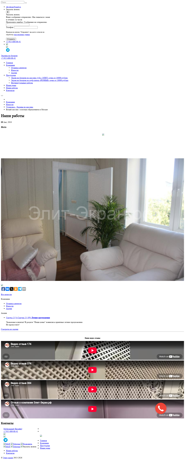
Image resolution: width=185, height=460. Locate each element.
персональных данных (22, 35)
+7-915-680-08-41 (13, 41)
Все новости (6, 294)
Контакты (10, 90)
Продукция (11, 75)
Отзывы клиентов (19, 68)
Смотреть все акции (9, 329)
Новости (14, 70)
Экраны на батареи (9, 55)
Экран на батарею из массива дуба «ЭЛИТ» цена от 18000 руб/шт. (39, 78)
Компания (10, 65)
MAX (8, 444)
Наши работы (12, 88)
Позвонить (27, 444)
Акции (14, 73)
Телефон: (10, 27)
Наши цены (11, 85)
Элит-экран (8, 457)
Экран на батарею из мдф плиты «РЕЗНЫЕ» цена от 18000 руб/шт (39, 80)
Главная (9, 62)
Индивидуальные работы (22, 83)
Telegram (16, 444)
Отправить (11, 39)
